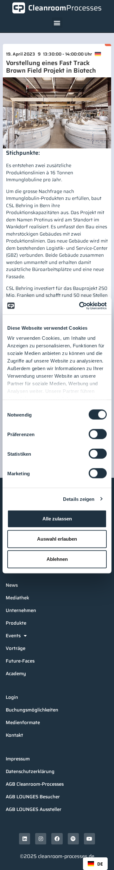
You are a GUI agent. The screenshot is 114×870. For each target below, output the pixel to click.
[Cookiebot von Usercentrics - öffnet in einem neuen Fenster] (80, 306)
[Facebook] (56, 838)
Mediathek (17, 598)
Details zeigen (78, 498)
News (12, 585)
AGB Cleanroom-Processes (35, 784)
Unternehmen (21, 610)
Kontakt (14, 735)
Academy (16, 673)
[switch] (98, 434)
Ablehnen (57, 559)
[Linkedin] (24, 838)
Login (12, 697)
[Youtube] (89, 838)
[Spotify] (73, 838)
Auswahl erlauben (57, 539)
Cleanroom (65, 8)
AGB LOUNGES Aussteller (33, 809)
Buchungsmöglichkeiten (32, 710)
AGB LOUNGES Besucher (33, 797)
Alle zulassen (57, 518)
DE (100, 864)
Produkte (16, 623)
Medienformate (23, 722)
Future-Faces (20, 661)
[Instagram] (40, 838)
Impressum (18, 759)
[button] (57, 22)
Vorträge (15, 648)
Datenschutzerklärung (30, 771)
